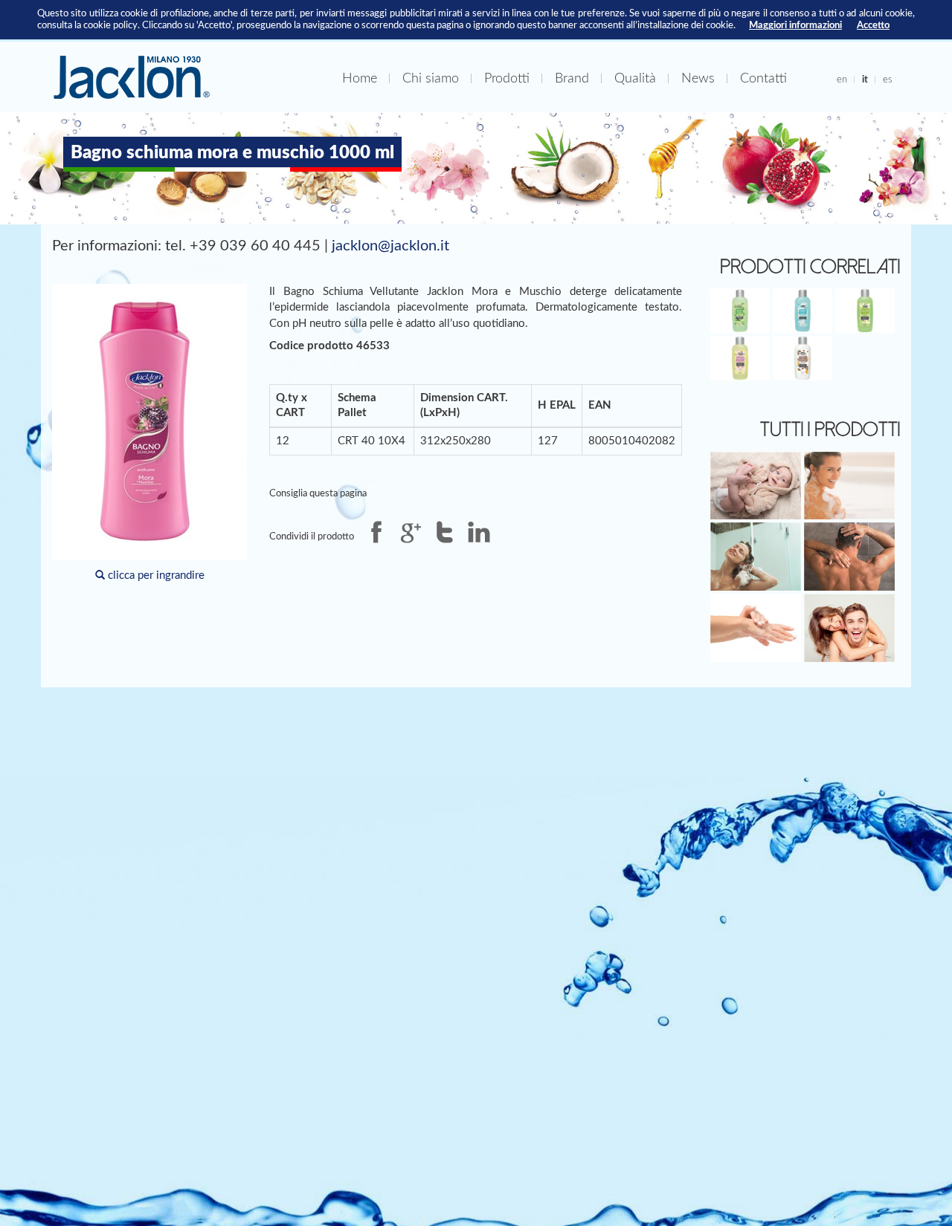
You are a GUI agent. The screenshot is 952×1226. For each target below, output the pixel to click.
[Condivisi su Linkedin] (479, 532)
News (698, 78)
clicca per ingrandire (155, 575)
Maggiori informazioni (795, 25)
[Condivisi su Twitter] (445, 532)
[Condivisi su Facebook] (376, 532)
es (887, 79)
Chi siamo (430, 78)
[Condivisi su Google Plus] (410, 532)
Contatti (763, 78)
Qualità (635, 78)
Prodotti (507, 78)
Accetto (873, 25)
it (865, 79)
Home (359, 78)
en (842, 79)
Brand (572, 78)
